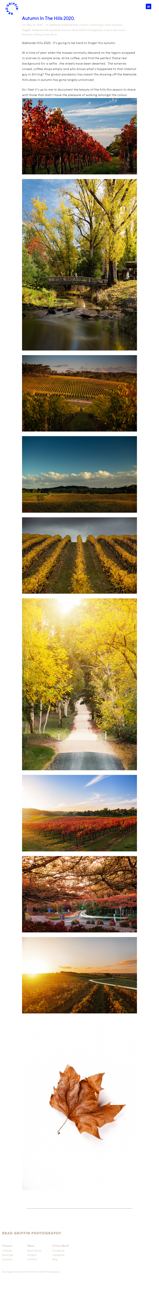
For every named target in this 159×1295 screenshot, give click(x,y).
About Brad (34, 1251)
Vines (46, 34)
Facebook (58, 1251)
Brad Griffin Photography (87, 30)
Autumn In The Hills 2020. (48, 18)
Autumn (66, 30)
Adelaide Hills (70, 25)
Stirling (38, 34)
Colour (108, 30)
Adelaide (55, 25)
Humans (7, 1259)
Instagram (58, 1255)
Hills (115, 30)
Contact (32, 1259)
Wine (54, 34)
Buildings (7, 1255)
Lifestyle (7, 1251)
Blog (55, 1259)
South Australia (113, 25)
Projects (31, 1255)
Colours (84, 25)
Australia (55, 30)
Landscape (96, 25)
